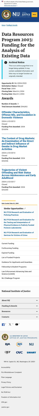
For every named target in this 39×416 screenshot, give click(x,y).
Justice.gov (5, 407)
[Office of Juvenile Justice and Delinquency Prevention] (7, 354)
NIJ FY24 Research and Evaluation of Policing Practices (19, 213)
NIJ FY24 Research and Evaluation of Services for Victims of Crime (19, 233)
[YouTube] (17, 325)
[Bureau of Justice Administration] (7, 345)
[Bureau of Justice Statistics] (19, 347)
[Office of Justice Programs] (6, 14)
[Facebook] (4, 325)
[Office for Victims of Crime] (19, 353)
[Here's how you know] (19, 3)
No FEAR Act (5, 392)
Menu (34, 14)
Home (3, 25)
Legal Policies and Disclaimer (11, 387)
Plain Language (6, 377)
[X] (11, 325)
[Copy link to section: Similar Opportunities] (24, 208)
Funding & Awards (11, 25)
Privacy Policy (6, 382)
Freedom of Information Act (11, 397)
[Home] (21, 14)
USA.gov (4, 402)
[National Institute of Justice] (31, 345)
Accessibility (5, 367)
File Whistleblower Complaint (11, 372)
